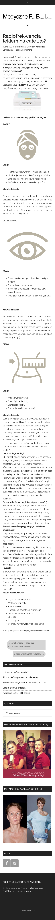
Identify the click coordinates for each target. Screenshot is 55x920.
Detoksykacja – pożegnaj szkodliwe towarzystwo (21, 645)
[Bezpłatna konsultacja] (27, 779)
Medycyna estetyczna (39, 631)
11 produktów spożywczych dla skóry (20, 677)
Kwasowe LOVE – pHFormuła (16, 693)
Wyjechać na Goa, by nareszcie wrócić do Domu (25, 682)
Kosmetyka (24, 631)
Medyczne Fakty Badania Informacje (27, 17)
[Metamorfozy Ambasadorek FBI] (27, 844)
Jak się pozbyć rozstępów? (16, 672)
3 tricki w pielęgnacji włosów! (29, 654)
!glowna (16, 631)
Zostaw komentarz (24, 50)
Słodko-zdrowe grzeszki (14, 688)
